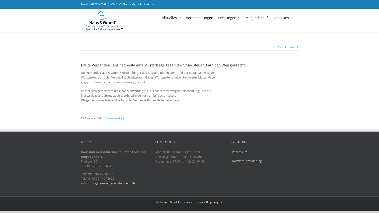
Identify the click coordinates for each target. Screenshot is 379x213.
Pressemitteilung (115, 118)
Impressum (239, 152)
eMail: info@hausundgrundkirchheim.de (132, 4)
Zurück (282, 47)
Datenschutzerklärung (247, 161)
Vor (292, 47)
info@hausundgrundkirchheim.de (112, 183)
